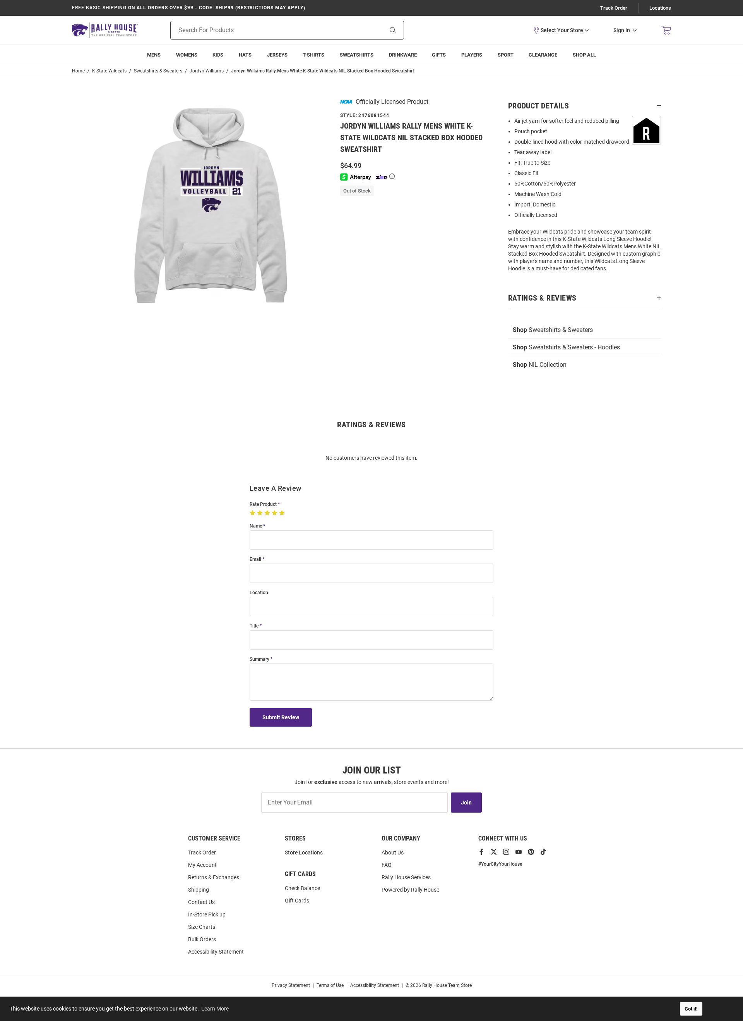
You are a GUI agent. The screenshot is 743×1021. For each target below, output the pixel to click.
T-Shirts (313, 55)
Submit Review (280, 717)
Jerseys (277, 55)
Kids (217, 55)
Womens (186, 55)
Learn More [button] (215, 1009)
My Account (202, 865)
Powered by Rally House (410, 890)
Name (256, 526)
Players (471, 55)
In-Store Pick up (207, 914)
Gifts (439, 55)
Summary (259, 659)
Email (255, 559)
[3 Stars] (268, 513)
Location (259, 592)
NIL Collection (540, 364)
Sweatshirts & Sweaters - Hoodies (566, 347)
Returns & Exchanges (213, 877)
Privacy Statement (291, 985)
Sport (506, 55)
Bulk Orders (202, 939)
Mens (154, 55)
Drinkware (403, 55)
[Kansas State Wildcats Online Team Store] (105, 30)
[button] (561, 30)
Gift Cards (297, 900)
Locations (660, 8)
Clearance (543, 55)
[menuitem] (472, 55)
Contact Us (201, 902)
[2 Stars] (260, 513)
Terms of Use (330, 985)
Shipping (198, 890)
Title (254, 626)
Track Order (613, 8)
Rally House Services (406, 877)
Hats (245, 55)
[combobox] (267, 30)
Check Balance (302, 888)
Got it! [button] (691, 1009)
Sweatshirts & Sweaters (553, 329)
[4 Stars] (275, 513)
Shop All (584, 55)
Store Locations (304, 852)
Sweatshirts (356, 55)
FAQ (387, 865)
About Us (393, 852)
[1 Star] (253, 513)
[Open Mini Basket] (666, 30)
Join (466, 802)
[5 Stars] (282, 513)
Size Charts (201, 927)
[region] (584, 197)
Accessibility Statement (216, 952)
